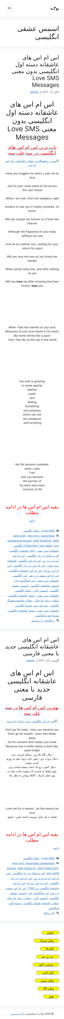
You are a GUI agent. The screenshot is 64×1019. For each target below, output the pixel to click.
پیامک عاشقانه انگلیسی (21, 595)
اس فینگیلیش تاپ (24, 580)
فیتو (51, 996)
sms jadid (45, 545)
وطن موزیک (46, 940)
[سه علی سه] (32, 721)
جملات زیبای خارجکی (46, 600)
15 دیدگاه (49, 913)
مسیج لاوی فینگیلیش (47, 615)
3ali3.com (19, 535)
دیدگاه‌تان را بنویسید (43, 620)
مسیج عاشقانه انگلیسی (21, 610)
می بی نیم (47, 956)
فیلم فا (49, 948)
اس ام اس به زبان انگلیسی (29, 565)
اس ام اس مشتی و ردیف (44, 575)
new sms (33, 535)
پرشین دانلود (46, 964)
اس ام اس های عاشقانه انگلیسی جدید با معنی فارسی (32, 646)
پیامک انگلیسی (31, 530)
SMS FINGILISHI (47, 868)
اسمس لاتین (40, 590)
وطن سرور (47, 980)
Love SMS (48, 530)
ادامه (32, 520)
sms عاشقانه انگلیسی (22, 550)
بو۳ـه (54, 8)
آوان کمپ (47, 972)
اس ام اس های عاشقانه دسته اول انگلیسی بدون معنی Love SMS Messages (35, 71)
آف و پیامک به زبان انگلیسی (43, 555)
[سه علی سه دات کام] (32, 165)
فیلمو (50, 932)
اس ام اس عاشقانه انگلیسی (25, 570)
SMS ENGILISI (42, 540)
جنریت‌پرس (16, 1013)
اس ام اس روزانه (37, 883)
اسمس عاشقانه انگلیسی (44, 585)
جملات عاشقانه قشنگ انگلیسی (41, 903)
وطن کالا (48, 988)
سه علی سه (41, 605)
